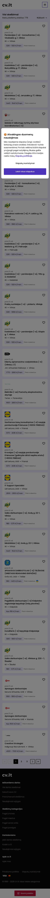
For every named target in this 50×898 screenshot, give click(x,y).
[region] (25, 153)
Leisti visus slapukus (25, 171)
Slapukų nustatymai (25, 163)
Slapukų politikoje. (24, 156)
